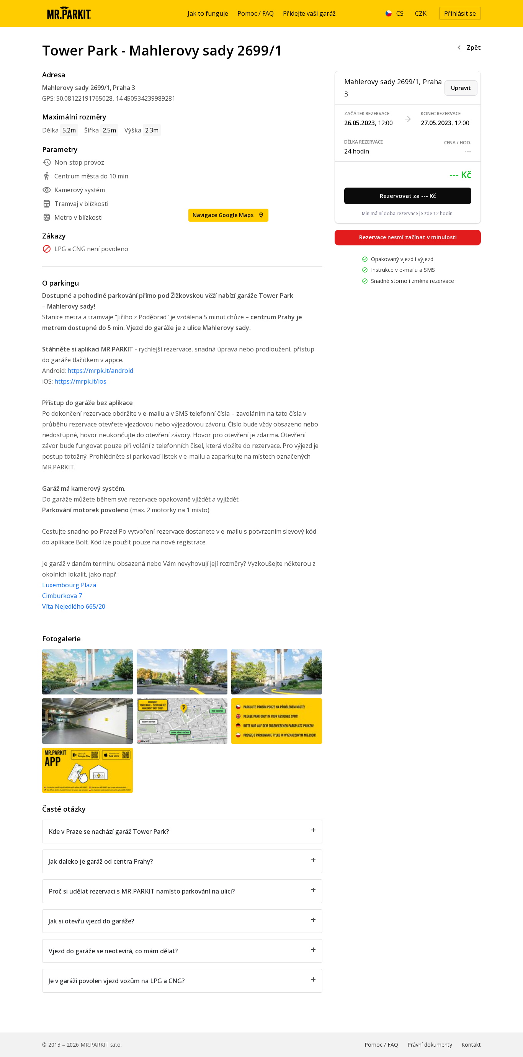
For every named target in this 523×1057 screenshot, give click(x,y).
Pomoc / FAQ (255, 13)
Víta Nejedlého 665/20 (73, 606)
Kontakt (471, 1044)
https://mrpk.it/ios (80, 381)
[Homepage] (68, 13)
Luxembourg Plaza (69, 585)
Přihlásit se (460, 13)
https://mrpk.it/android (100, 370)
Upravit (461, 87)
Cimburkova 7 (62, 595)
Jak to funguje (208, 13)
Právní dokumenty (429, 1044)
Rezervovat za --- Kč (408, 195)
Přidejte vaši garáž (309, 13)
